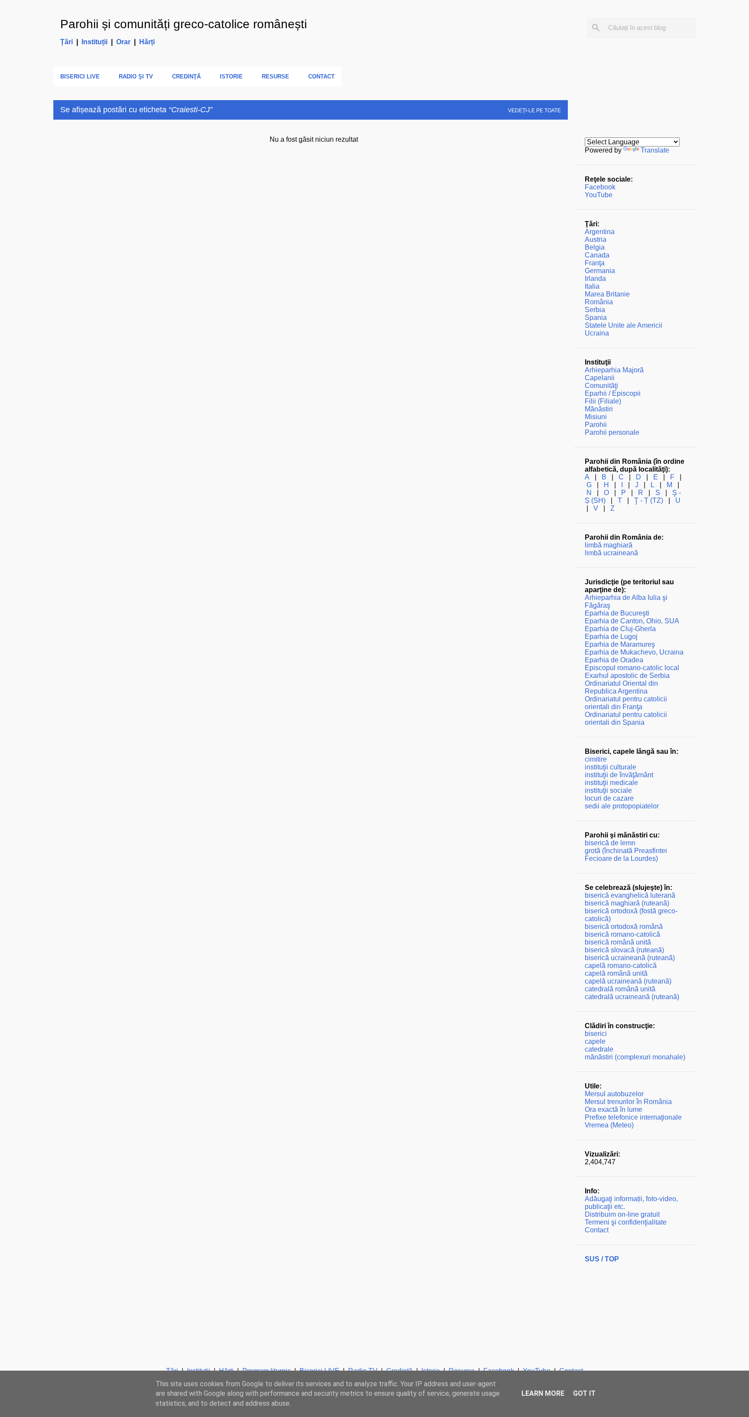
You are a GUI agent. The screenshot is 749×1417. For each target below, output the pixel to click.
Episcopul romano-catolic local (632, 667)
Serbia (595, 309)
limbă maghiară (608, 545)
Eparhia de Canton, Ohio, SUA (632, 621)
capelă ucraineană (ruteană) (628, 981)
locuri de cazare (609, 798)
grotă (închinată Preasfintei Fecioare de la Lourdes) (626, 854)
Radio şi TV (136, 76)
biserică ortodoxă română (624, 926)
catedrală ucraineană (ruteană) (632, 996)
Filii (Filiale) (603, 401)
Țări (66, 42)
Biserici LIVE (80, 76)
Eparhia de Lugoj (611, 636)
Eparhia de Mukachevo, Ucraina (634, 652)
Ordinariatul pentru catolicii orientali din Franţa (626, 702)
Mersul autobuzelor (614, 1094)
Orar (123, 42)
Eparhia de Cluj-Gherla (620, 628)
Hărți (147, 42)
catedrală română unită (620, 989)
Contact (321, 76)
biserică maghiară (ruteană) (627, 903)
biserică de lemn (610, 843)
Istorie (231, 76)
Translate (655, 150)
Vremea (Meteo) (609, 1125)
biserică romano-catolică (622, 934)
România (599, 302)
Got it (584, 1393)
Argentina (600, 231)
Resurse (275, 76)
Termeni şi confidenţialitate (626, 1222)
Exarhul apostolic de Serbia (627, 675)
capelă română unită (616, 973)
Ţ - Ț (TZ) (648, 500)
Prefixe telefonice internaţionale (633, 1117)
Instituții (94, 42)
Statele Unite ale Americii (623, 325)
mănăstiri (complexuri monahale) (635, 1057)
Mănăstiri (599, 409)
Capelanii (600, 377)
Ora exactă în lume (613, 1109)
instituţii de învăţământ (619, 775)
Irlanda (595, 278)
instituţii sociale (608, 790)
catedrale (599, 1049)
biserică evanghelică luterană (630, 895)
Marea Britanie (607, 294)
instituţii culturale (610, 767)
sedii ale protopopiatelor (622, 806)
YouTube (598, 195)
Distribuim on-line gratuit (622, 1214)
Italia (592, 286)
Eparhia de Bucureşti (617, 613)
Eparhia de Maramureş (620, 644)
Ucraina (597, 333)
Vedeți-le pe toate (534, 110)
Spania (596, 317)
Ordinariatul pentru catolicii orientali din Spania (626, 718)
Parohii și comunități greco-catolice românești (183, 24)
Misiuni (596, 416)
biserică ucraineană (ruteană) (630, 957)
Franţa (595, 263)
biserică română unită (618, 942)
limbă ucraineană (611, 553)
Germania (600, 270)
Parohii (596, 424)
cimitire (596, 759)
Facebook (600, 187)
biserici (596, 1033)
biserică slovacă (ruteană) (624, 950)
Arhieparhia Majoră (614, 370)
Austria (595, 239)
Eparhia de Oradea (614, 660)
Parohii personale (612, 432)
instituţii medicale (611, 782)
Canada (597, 255)
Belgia (595, 247)
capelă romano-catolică (621, 965)
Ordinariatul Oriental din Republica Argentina (621, 687)
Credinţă (186, 76)
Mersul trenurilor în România (628, 1101)
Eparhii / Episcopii (613, 393)
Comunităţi (601, 385)
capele (595, 1041)
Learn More (542, 1393)
